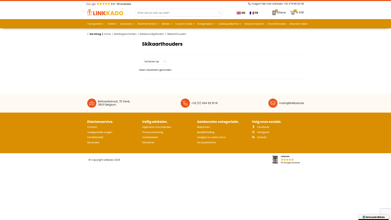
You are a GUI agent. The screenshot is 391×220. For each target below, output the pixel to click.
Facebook (262, 127)
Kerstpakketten (206, 142)
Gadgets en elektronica (211, 137)
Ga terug (95, 34)
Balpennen (203, 127)
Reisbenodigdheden (152, 34)
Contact (92, 127)
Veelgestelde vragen (99, 132)
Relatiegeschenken (125, 34)
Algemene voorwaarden (156, 127)
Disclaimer (148, 142)
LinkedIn (261, 137)
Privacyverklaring (152, 132)
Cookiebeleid (150, 137)
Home (107, 34)
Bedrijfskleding (205, 132)
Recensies (93, 142)
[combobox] (176, 13)
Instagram (263, 132)
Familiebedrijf (95, 137)
